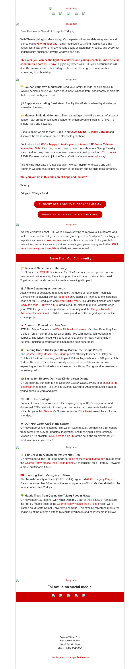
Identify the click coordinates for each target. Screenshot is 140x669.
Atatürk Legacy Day (98, 479)
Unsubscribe (57, 657)
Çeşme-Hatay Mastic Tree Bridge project (49, 462)
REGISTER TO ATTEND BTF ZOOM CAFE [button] (70, 214)
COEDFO (46, 272)
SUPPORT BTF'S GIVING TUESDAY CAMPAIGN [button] (70, 204)
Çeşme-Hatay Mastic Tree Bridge (46, 354)
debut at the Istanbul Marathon (87, 458)
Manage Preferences (78, 657)
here (87, 411)
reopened (63, 296)
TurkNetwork (46, 411)
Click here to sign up (61, 435)
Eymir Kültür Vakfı (69, 300)
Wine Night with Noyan (70, 329)
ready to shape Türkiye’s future (39, 304)
